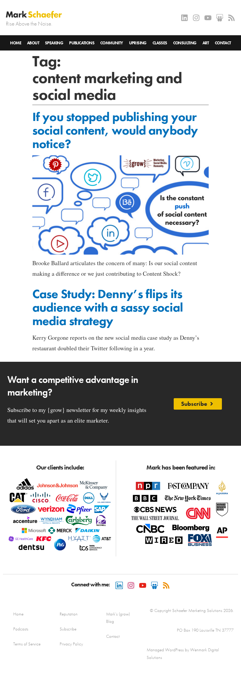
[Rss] (231, 17)
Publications (81, 43)
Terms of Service (27, 644)
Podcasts (20, 629)
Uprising (138, 43)
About (33, 43)
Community (111, 43)
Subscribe (68, 629)
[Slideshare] (219, 17)
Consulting (185, 43)
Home (15, 43)
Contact (223, 43)
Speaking (54, 43)
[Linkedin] (184, 17)
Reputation (69, 614)
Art (205, 43)
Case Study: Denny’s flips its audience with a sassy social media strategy (107, 307)
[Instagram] (196, 17)
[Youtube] (208, 17)
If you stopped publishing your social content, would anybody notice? (115, 130)
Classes (160, 43)
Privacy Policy (71, 644)
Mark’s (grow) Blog (118, 617)
